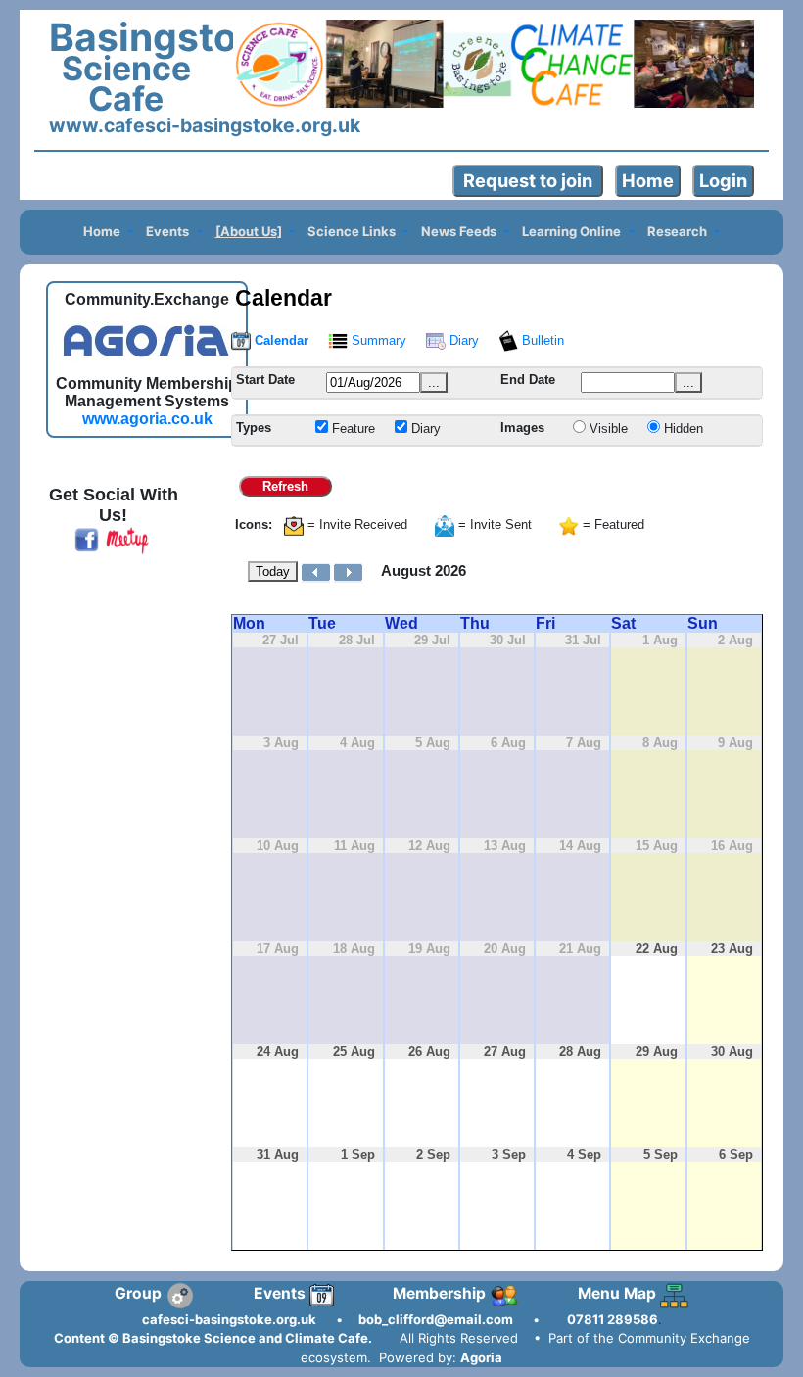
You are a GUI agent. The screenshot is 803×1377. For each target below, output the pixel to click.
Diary (462, 340)
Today (273, 571)
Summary (377, 340)
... (434, 382)
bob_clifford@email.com (435, 1319)
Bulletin (541, 340)
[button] (107, 232)
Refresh (285, 486)
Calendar (279, 340)
